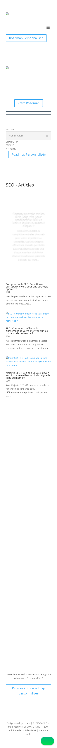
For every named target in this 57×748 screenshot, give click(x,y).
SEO (8, 292)
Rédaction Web (16, 425)
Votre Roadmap (29, 103)
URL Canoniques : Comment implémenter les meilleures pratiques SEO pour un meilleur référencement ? (27, 567)
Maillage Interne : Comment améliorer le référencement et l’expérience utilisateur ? (26, 467)
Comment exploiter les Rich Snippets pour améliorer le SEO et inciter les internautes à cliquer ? (28, 220)
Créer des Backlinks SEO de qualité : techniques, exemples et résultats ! (28, 515)
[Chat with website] (47, 741)
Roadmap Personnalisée (26, 38)
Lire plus (29, 268)
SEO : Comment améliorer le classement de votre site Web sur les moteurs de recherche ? (27, 331)
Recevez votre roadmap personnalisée (28, 690)
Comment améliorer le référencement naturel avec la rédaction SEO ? (26, 420)
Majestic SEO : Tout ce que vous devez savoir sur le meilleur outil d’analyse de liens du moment (28, 375)
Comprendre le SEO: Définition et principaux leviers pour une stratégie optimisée (27, 286)
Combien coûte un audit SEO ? (26, 609)
